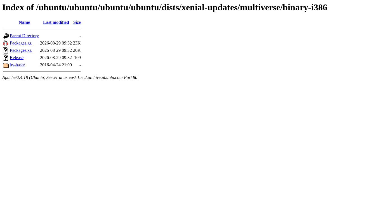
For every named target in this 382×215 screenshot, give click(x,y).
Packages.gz (21, 43)
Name (24, 22)
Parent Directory (24, 35)
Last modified (56, 22)
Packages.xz (21, 50)
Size (77, 22)
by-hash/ (17, 64)
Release (16, 57)
